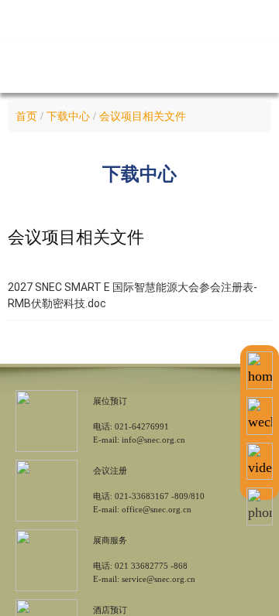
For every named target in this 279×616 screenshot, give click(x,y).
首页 (26, 116)
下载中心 (68, 116)
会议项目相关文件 (142, 116)
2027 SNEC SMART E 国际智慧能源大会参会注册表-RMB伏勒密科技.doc (132, 295)
